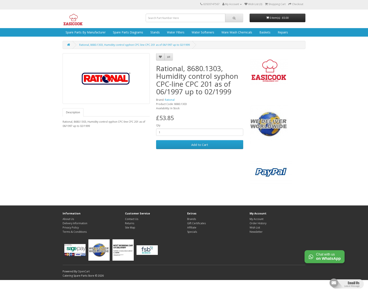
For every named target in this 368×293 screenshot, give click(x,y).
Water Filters (175, 32)
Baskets (264, 32)
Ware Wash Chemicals (236, 32)
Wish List (255, 227)
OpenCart (84, 271)
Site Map (130, 227)
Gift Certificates (196, 223)
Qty (158, 125)
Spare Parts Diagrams (127, 32)
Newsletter (256, 232)
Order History (258, 223)
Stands (155, 32)
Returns (129, 223)
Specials (192, 232)
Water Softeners (202, 32)
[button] (346, 285)
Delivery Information (75, 223)
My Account (256, 219)
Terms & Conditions (75, 232)
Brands (191, 219)
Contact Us (131, 219)
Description (73, 112)
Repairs (282, 32)
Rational (170, 100)
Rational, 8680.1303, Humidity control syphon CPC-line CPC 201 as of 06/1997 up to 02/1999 (134, 45)
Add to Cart (199, 144)
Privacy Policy (71, 227)
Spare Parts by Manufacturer (85, 32)
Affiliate (191, 227)
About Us (68, 219)
